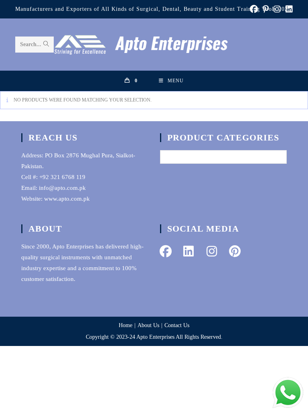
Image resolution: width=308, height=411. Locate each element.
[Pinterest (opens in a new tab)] (265, 9)
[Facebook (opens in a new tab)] (253, 9)
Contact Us (176, 325)
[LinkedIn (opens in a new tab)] (288, 9)
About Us (148, 325)
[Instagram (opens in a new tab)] (277, 9)
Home (125, 325)
